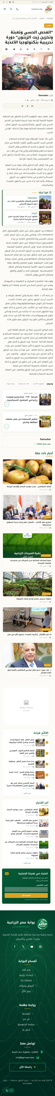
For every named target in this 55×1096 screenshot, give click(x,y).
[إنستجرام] (13, 2)
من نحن (26, 1019)
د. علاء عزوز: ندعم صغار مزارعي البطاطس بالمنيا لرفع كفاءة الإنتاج (29, 671)
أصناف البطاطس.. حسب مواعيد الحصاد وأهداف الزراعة (29, 486)
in (28, 49)
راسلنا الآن (27, 1067)
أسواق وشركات (26, 986)
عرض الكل (26, 991)
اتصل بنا (26, 1030)
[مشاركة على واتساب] (20, 49)
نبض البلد (26, 970)
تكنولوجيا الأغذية (38, 383)
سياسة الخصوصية (26, 1024)
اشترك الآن (26, 895)
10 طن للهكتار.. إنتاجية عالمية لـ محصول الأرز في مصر (29, 634)
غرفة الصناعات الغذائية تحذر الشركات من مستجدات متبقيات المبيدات (30, 562)
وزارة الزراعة (10, 383)
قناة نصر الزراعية (23, 383)
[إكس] (6, 2)
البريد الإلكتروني (42, 885)
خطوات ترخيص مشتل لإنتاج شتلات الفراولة (33, 598)
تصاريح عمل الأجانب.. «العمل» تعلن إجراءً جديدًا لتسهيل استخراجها (28, 524)
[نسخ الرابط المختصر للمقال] (49, 49)
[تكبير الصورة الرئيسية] (27, 71)
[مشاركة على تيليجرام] (13, 49)
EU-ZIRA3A (26, 980)
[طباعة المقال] (6, 49)
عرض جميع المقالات (42, 443)
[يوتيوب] (9, 2)
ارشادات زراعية (26, 975)
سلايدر (42, 18)
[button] (6, 1090)
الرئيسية (50, 18)
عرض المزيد (26, 793)
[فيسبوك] (3, 2)
